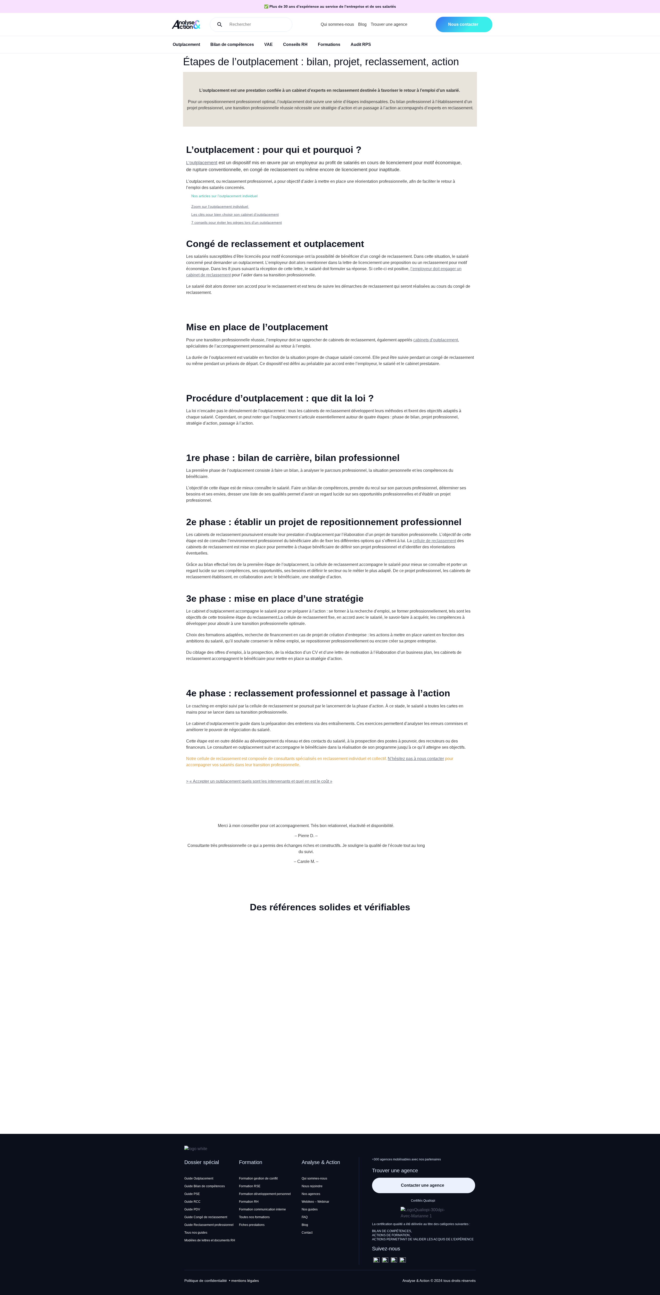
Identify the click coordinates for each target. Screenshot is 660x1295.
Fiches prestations (252, 1225)
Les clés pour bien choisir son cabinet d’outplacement (235, 214)
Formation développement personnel (265, 1194)
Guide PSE (192, 1194)
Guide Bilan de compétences (204, 1186)
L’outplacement (201, 162)
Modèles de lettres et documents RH (209, 1240)
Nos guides (310, 1209)
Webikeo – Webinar (315, 1201)
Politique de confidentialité (205, 1280)
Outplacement (186, 44)
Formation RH (249, 1201)
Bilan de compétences (232, 44)
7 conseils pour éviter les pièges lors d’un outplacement (236, 222)
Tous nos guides (195, 1232)
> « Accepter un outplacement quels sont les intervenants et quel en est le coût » (259, 781)
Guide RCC (192, 1201)
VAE (268, 44)
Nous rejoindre (312, 1186)
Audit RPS (361, 44)
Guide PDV (192, 1209)
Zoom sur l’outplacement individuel (220, 206)
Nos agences (311, 1194)
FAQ (305, 1217)
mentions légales (245, 1280)
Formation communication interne (262, 1209)
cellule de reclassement (434, 541)
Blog (362, 24)
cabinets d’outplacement (435, 340)
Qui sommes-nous (337, 24)
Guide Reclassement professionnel (209, 1225)
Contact (307, 1232)
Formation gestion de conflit (258, 1178)
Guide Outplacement (198, 1178)
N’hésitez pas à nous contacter (416, 758)
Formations (329, 44)
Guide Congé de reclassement (205, 1217)
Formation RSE (249, 1186)
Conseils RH (295, 44)
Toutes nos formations (254, 1217)
